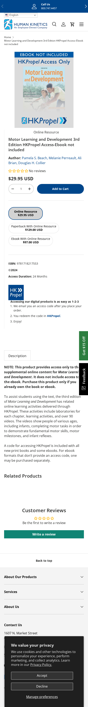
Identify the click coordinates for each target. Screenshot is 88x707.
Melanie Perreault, (63, 158)
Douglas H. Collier (32, 163)
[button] (18, 171)
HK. (54, 316)
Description (17, 356)
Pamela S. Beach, (35, 158)
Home (7, 37)
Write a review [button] (44, 534)
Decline (42, 686)
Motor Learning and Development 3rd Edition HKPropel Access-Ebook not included (43, 42)
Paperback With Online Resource (33, 228)
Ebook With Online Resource (30, 240)
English (13, 15)
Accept (42, 675)
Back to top (44, 561)
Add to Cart (60, 189)
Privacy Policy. (41, 664)
